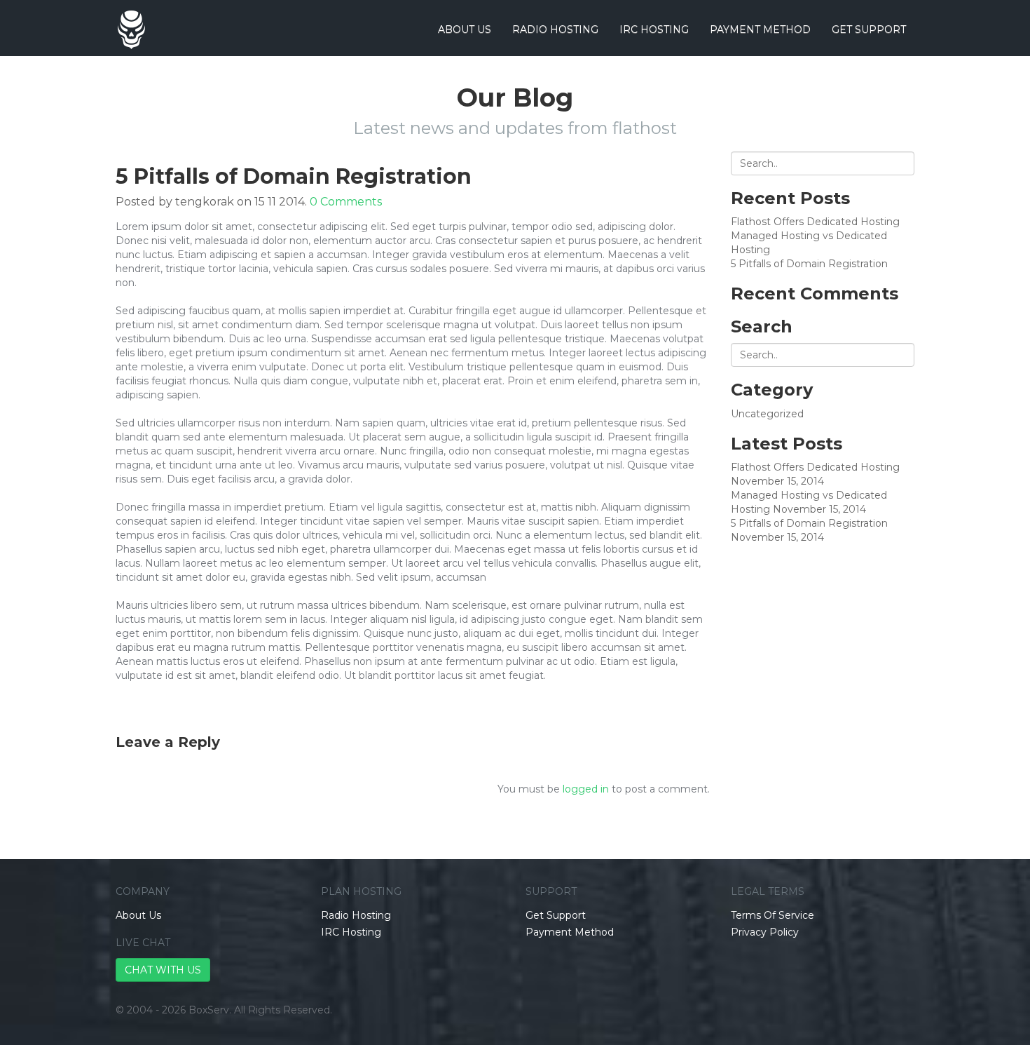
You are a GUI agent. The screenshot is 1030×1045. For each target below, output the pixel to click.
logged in (586, 789)
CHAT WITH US (163, 970)
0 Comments (346, 201)
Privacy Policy (765, 932)
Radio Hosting (555, 29)
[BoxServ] (131, 17)
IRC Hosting (654, 29)
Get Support (869, 29)
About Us (464, 29)
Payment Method (760, 29)
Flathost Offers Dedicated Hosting (815, 221)
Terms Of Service (772, 915)
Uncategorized (767, 413)
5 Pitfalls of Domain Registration (809, 263)
